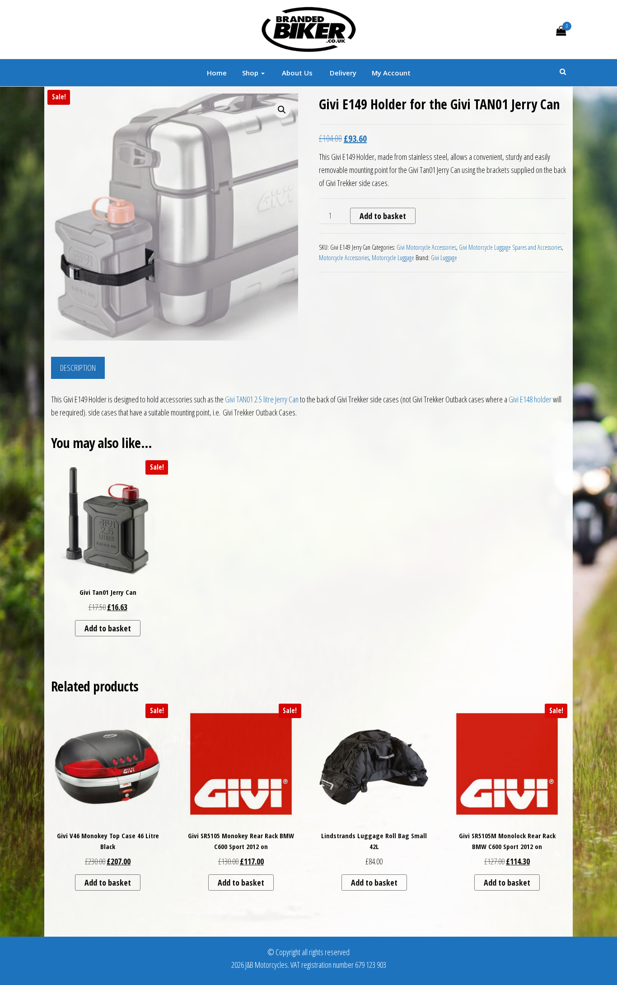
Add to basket (383, 215)
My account (391, 72)
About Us (296, 72)
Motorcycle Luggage (393, 257)
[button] (282, 110)
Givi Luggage (444, 257)
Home (217, 72)
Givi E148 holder (530, 399)
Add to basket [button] (107, 628)
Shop (251, 72)
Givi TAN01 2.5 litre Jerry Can (262, 399)
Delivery (342, 72)
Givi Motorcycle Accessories (426, 247)
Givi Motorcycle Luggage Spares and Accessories (510, 247)
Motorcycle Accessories (344, 257)
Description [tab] (78, 367)
